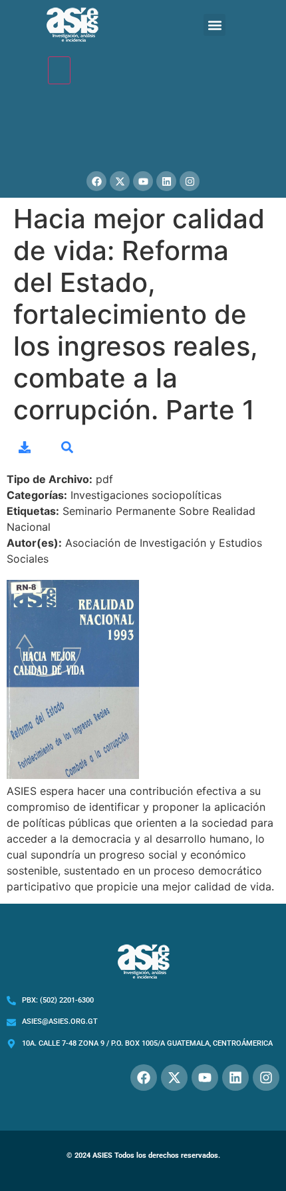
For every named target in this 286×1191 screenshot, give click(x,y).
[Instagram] (190, 181)
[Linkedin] (166, 181)
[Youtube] (143, 181)
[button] (214, 25)
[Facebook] (96, 181)
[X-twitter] (120, 181)
